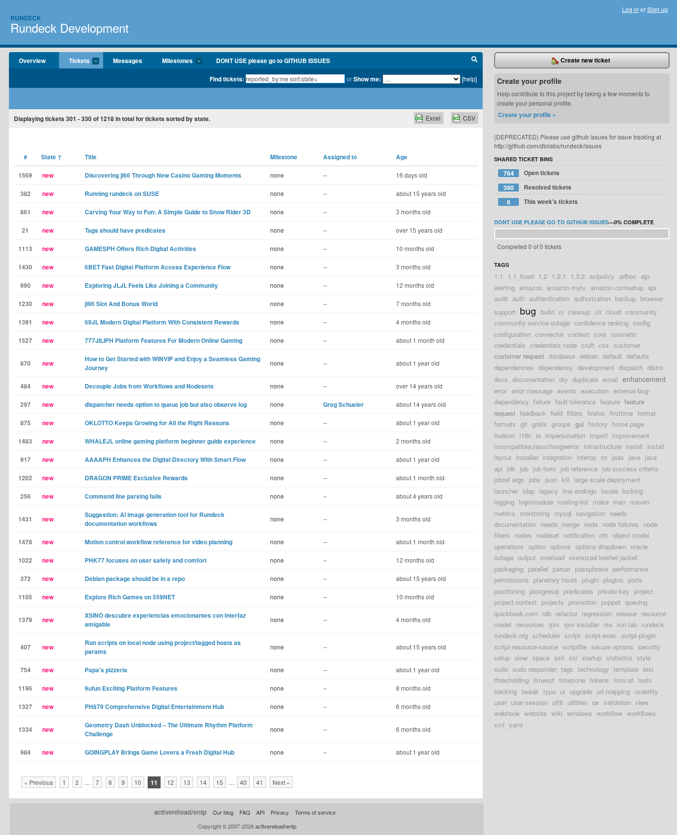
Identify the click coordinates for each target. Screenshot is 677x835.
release (626, 613)
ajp (645, 276)
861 (25, 211)
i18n (525, 435)
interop (586, 457)
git (523, 424)
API (260, 812)
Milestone (283, 156)
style (644, 657)
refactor (566, 613)
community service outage (532, 322)
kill (565, 479)
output (527, 557)
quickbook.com (516, 613)
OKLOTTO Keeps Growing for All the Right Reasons (157, 422)
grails (539, 424)
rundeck (652, 624)
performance (630, 569)
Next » (281, 782)
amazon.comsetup (616, 287)
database (562, 356)
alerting (504, 287)
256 (25, 496)
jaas (618, 457)
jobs (535, 479)
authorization (592, 298)
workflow (609, 713)
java (634, 457)
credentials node (553, 345)
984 (25, 752)
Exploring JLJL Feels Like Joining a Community (151, 285)
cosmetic (624, 334)
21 (25, 230)
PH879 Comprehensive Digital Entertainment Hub (154, 706)
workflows (641, 713)
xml (499, 724)
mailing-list (573, 502)
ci (561, 312)
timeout (544, 680)
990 (25, 285)
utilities (577, 702)
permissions (511, 579)
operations (509, 546)
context (578, 334)
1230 (25, 303)
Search (474, 60)
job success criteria (630, 468)
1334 (25, 729)
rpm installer (581, 624)
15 (219, 782)
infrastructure (602, 446)
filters (575, 413)
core (600, 334)
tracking (505, 691)
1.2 (542, 276)
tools (645, 680)
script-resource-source (526, 646)
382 (25, 193)
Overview (32, 60)
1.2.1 (559, 276)
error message (532, 390)
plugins (613, 579)
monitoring (535, 513)
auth (518, 298)
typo (549, 691)
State (51, 156)
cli (598, 312)
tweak (530, 691)
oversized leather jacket (603, 557)
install (634, 446)
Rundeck (25, 17)
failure (542, 401)
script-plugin (638, 635)
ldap (529, 491)
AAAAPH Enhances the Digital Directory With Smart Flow (165, 459)
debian (588, 356)
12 (170, 782)
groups (561, 424)
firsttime (621, 413)
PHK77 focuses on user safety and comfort (146, 560)
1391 (25, 322)
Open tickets (532, 173)
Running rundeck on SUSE (122, 193)
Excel (433, 118)
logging (504, 502)
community (641, 312)
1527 (25, 340)
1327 (25, 706)
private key (613, 591)
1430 (25, 266)
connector (549, 334)
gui (579, 424)
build (547, 312)
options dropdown (600, 546)
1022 (25, 560)
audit (501, 298)
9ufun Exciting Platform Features (131, 688)
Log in (630, 9)
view (642, 702)
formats (505, 424)
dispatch (631, 367)
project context (515, 602)
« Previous (38, 782)
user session (529, 702)
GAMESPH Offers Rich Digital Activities (140, 248)
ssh (559, 657)
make (601, 502)
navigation (590, 513)
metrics (504, 513)
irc (604, 457)
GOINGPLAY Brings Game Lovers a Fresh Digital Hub (159, 752)
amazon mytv (566, 287)
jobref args (509, 479)
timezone (572, 680)
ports (635, 579)
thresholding (511, 680)
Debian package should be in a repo (135, 578)
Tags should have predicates (125, 230)
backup (625, 298)
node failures (620, 524)
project (643, 591)
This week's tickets (542, 201)
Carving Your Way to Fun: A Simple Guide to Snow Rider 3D (168, 211)
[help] (469, 78)
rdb (546, 613)
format (646, 413)
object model (631, 535)
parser (561, 569)
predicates (578, 591)
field (557, 413)
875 (25, 422)
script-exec (601, 635)
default (612, 356)
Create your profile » (527, 114)
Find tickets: (227, 78)
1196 (25, 688)
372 (25, 578)
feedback (533, 413)
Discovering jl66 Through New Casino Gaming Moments (163, 175)
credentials (509, 345)
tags (567, 669)
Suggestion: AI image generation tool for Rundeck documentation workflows (155, 519)
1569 (25, 175)
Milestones (172, 61)
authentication (549, 298)
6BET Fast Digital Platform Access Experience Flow (157, 266)
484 (25, 386)
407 (25, 646)
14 (203, 782)
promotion (582, 602)
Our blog (223, 812)
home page (628, 424)
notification (579, 535)
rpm (554, 624)
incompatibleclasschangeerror (536, 446)
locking (632, 491)
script (572, 635)
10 (137, 782)
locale (609, 491)
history (598, 424)
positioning (509, 591)
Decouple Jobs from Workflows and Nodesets (149, 386)
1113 (25, 248)
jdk (511, 468)
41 (259, 782)
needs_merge (560, 524)
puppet (611, 602)
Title (91, 156)
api (652, 287)
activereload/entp (180, 812)
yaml (516, 724)
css (604, 345)
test (648, 669)
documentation (533, 379)
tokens (599, 680)
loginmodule (536, 502)
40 (243, 782)
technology (593, 669)
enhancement (644, 379)
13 (186, 782)
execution (595, 390)
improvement (630, 435)
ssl (573, 657)
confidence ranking (601, 322)
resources (530, 624)
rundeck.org (511, 635)
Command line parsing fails (123, 496)
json (551, 479)
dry (563, 379)
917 (25, 459)
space (541, 657)
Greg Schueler (343, 404)
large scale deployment (607, 479)
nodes (523, 535)
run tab (627, 624)
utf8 (557, 702)
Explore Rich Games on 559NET (130, 596)
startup (592, 657)
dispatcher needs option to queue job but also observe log (166, 404)
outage (503, 557)
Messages (127, 60)
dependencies (514, 367)
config (641, 322)
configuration (512, 334)
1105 (25, 596)
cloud (613, 312)
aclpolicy (602, 276)
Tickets (74, 61)
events (566, 390)
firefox (596, 413)
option (537, 546)
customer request (519, 356)
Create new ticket (584, 60)
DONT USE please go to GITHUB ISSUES (273, 60)
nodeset (547, 535)
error (500, 390)
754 (25, 669)
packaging (508, 569)
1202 (25, 477)
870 (25, 363)
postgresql (544, 591)
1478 (25, 541)
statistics (619, 657)
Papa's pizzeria (106, 669)
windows (579, 713)
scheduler (546, 635)
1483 (25, 441)
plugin (590, 579)
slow (521, 657)
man (619, 502)
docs (501, 379)
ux (595, 702)
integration (557, 457)
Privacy (280, 812)
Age (401, 156)
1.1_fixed (521, 276)
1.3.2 (577, 276)
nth (603, 535)
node (591, 524)
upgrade (580, 691)
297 (25, 404)
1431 (25, 518)
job (524, 468)
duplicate (585, 379)
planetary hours (555, 579)
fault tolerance (575, 401)
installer (527, 457)
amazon (530, 287)
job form (544, 468)
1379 (25, 619)
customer (627, 345)
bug (528, 310)
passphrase (591, 569)
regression (597, 613)
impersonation (565, 435)
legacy (548, 491)
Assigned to (340, 156)
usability (646, 691)
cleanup (579, 312)
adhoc (627, 276)
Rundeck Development (69, 27)
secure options (612, 646)
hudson (504, 435)
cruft (587, 345)
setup (502, 657)
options (560, 546)
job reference (579, 468)
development (595, 367)
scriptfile (575, 646)
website (535, 713)
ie (538, 435)
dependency (555, 367)
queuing (636, 602)
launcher (506, 491)
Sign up (657, 9)
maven (639, 502)
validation (617, 702)
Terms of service (315, 812)
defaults (637, 356)
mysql (562, 513)
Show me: (367, 78)
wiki (557, 713)
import (599, 435)
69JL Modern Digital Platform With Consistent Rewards (162, 322)
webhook (507, 713)
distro (655, 367)
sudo (501, 669)
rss (608, 624)
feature (610, 401)
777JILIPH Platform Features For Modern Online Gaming (163, 340)
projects (552, 602)
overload (552, 557)
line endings (580, 491)
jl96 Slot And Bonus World (121, 303)
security (649, 646)
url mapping (613, 691)
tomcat (623, 680)
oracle (639, 546)
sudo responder (534, 669)
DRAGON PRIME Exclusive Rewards (136, 477)
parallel (538, 569)
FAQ (244, 812)
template (626, 669)
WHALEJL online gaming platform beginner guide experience (170, 441)
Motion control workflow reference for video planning (158, 541)
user (500, 702)
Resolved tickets (538, 187)
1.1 (498, 276)
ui (562, 691)
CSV (469, 118)
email (610, 379)
